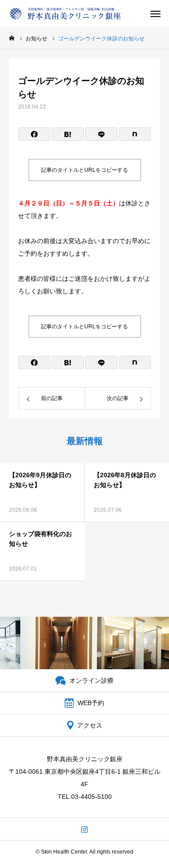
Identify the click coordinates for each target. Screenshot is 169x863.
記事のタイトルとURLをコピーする (84, 170)
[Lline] (101, 134)
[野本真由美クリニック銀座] (65, 13)
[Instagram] (84, 829)
